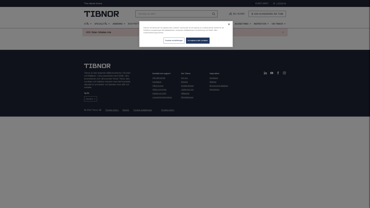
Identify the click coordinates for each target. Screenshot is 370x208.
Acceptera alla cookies (198, 40)
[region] (186, 34)
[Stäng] (229, 24)
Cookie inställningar (174, 40)
